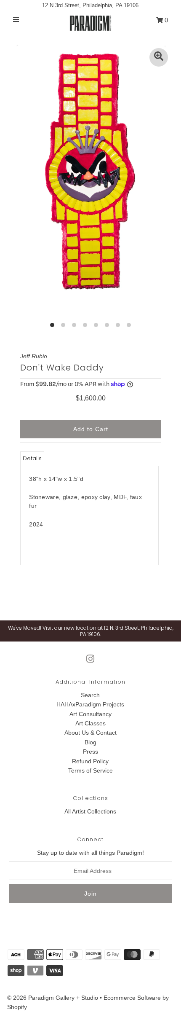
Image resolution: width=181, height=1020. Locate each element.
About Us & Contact (90, 732)
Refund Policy (90, 761)
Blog (90, 742)
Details (32, 458)
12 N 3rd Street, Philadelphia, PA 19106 (90, 5)
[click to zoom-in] (158, 57)
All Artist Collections (90, 811)
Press (90, 751)
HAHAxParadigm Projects (90, 704)
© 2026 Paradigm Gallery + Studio (52, 997)
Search (90, 695)
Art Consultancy (90, 714)
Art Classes (90, 723)
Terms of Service (90, 770)
